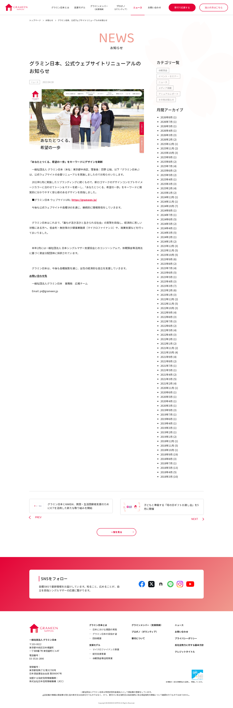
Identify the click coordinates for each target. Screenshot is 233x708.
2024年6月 (166, 219)
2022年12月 (167, 299)
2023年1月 (166, 295)
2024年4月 (166, 228)
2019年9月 (166, 410)
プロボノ (120, 7)
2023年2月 (166, 290)
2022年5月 (166, 330)
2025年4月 (166, 179)
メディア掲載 (165, 88)
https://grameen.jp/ (84, 200)
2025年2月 (166, 188)
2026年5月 (166, 126)
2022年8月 (166, 317)
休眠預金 (163, 70)
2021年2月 (166, 383)
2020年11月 (167, 388)
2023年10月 (167, 255)
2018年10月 (167, 450)
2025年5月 (166, 175)
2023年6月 (166, 272)
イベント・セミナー (168, 76)
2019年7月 (166, 414)
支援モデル (79, 7)
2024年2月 (166, 237)
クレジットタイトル (185, 651)
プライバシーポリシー (186, 638)
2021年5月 (166, 370)
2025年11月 (167, 148)
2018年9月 (166, 454)
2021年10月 (167, 352)
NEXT (194, 519)
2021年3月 (166, 379)
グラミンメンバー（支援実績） (147, 625)
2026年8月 (166, 117)
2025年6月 (166, 170)
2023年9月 (166, 259)
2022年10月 (167, 308)
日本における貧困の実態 (105, 629)
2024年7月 (166, 215)
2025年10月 (167, 153)
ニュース (137, 7)
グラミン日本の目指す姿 (105, 633)
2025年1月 (166, 193)
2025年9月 (166, 157)
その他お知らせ (166, 99)
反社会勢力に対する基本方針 (189, 645)
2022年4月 (166, 334)
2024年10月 (167, 206)
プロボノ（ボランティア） (145, 631)
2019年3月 (166, 428)
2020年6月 (166, 392)
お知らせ (49, 20)
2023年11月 (167, 250)
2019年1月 (166, 437)
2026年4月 (166, 130)
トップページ (35, 20)
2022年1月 (166, 343)
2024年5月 (166, 224)
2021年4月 (166, 374)
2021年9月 (166, 357)
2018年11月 (167, 445)
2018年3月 (166, 476)
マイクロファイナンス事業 (106, 649)
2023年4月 (166, 281)
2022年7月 (166, 321)
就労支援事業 (99, 653)
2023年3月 (166, 286)
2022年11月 (167, 303)
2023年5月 (166, 277)
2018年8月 (166, 459)
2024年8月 (166, 210)
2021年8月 (166, 361)
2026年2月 (166, 139)
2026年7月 (166, 122)
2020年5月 (166, 397)
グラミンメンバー (99, 7)
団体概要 (97, 638)
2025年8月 (166, 161)
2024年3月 (166, 232)
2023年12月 (167, 246)
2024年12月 (167, 197)
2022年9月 (166, 312)
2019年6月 (166, 419)
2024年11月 (167, 201)
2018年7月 (166, 463)
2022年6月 (166, 326)
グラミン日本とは (60, 7)
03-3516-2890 (36, 658)
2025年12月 (167, 144)
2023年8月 (166, 264)
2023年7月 (166, 268)
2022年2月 (166, 339)
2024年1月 (166, 241)
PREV (38, 517)
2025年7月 (166, 166)
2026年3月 (166, 135)
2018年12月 (167, 441)
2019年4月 (166, 423)
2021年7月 (166, 366)
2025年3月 (166, 184)
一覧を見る (116, 532)
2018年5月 (166, 468)
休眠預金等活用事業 (103, 658)
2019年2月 (166, 432)
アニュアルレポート (168, 93)
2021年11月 (167, 348)
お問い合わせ (154, 7)
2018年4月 (166, 472)
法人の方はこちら (214, 7)
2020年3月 (166, 405)
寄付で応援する (182, 7)
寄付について (138, 638)
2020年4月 (166, 401)
